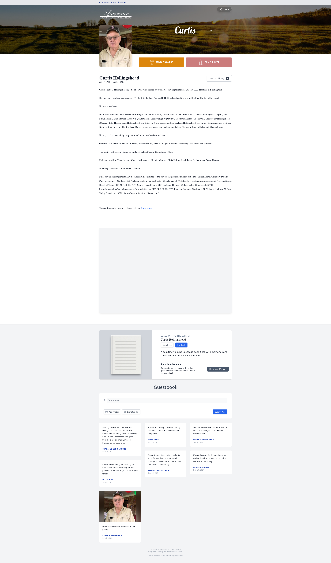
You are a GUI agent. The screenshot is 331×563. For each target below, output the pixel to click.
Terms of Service (173, 551)
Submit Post (220, 412)
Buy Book (181, 345)
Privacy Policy (158, 551)
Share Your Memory (217, 369)
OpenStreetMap (168, 556)
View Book (167, 345)
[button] (120, 506)
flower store (146, 207)
